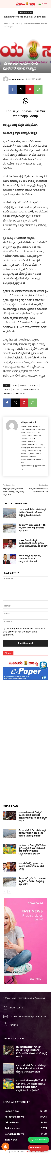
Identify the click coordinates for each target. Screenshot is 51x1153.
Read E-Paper (36, 1147)
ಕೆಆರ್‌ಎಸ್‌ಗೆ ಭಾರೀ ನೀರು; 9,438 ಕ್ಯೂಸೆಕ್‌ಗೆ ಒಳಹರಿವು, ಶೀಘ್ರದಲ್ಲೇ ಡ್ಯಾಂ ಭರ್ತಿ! (32, 528)
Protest (16, 389)
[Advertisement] (25, 706)
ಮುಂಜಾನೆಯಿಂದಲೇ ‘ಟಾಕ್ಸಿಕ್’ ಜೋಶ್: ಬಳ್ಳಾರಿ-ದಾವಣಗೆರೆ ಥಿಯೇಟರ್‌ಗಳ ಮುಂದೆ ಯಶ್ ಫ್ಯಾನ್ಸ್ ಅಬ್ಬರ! (33, 816)
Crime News (15, 24)
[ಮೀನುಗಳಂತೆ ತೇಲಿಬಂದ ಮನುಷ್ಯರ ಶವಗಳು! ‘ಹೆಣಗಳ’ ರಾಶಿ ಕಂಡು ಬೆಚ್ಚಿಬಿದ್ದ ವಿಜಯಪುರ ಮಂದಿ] (9, 513)
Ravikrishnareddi (31, 389)
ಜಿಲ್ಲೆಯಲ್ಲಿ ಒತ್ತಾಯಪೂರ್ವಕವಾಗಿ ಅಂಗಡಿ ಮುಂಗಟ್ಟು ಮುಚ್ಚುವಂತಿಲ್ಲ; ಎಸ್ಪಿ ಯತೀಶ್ (13, 491)
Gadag (14, 386)
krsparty (34, 386)
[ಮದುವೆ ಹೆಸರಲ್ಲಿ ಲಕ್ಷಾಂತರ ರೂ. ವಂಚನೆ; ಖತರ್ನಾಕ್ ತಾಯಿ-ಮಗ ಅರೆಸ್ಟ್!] (9, 866)
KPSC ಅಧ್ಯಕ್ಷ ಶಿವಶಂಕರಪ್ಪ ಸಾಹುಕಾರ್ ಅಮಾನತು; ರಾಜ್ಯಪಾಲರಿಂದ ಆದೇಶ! (30, 558)
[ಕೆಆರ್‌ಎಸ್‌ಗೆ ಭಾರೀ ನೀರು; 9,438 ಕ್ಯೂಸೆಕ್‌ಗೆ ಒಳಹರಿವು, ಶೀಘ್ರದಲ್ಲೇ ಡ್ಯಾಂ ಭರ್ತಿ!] (9, 528)
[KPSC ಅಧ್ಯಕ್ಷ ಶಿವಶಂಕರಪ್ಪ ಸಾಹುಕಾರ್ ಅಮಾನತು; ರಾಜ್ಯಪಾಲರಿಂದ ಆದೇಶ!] (9, 559)
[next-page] (9, 891)
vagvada (7, 393)
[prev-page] (4, 891)
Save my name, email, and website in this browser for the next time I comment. (24, 632)
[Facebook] (12, 89)
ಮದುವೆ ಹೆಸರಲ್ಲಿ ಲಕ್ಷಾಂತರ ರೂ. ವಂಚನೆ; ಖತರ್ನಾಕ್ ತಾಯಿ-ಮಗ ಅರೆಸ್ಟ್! (31, 866)
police (7, 389)
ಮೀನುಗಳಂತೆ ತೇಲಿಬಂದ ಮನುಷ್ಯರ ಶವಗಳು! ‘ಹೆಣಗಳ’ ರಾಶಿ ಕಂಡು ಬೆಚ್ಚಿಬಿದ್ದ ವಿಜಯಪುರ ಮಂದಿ (32, 512)
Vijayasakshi (20, 393)
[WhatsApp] (38, 89)
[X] (21, 89)
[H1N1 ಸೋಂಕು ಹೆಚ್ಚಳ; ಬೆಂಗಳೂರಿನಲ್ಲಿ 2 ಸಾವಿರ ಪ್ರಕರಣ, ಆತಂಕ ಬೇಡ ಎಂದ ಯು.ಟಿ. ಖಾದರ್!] (9, 544)
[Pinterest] (30, 89)
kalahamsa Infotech (35, 1151)
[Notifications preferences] (5, 1147)
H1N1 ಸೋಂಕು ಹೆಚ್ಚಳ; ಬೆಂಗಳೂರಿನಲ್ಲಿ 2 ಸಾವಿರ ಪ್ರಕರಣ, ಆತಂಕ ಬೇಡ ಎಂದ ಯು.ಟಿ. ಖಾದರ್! (33, 543)
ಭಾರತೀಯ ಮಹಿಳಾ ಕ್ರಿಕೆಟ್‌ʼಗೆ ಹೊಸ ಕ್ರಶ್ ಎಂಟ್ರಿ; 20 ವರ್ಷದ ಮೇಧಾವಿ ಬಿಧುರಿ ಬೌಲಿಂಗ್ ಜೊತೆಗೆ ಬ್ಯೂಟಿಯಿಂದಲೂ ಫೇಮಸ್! (32, 849)
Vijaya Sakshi (18, 79)
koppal (23, 386)
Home (5, 24)
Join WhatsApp (41, 1140)
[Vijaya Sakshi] (6, 79)
